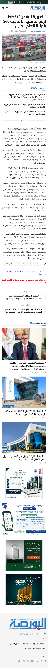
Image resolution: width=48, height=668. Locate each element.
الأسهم (36, 263)
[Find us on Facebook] (45, 661)
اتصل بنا (28, 648)
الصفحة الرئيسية (39, 643)
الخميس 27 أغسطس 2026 (38, 372)
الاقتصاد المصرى (8, 358)
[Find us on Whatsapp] (28, 661)
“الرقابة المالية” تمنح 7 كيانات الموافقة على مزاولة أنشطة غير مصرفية (24, 106)
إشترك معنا (26, 643)
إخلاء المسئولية (39, 648)
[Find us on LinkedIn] (37, 661)
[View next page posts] (22, 120)
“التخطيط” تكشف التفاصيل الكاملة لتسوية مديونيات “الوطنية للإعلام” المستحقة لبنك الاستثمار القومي (27, 97)
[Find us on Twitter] (41, 660)
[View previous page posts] (26, 120)
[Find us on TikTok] (19, 660)
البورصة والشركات (9, 406)
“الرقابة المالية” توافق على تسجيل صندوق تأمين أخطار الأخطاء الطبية (25, 113)
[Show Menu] (7, 8)
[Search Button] (3, 8)
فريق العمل (14, 643)
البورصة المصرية (19, 263)
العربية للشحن (8, 263)
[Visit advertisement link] (24, 2)
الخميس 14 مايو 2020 (18, 30)
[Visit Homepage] (37, 8)
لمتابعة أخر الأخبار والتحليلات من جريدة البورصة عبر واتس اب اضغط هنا (26, 273)
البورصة (29, 263)
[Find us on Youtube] (32, 661)
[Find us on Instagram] (23, 661)
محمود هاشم (36, 30)
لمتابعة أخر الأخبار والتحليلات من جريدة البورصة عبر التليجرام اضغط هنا (24, 281)
